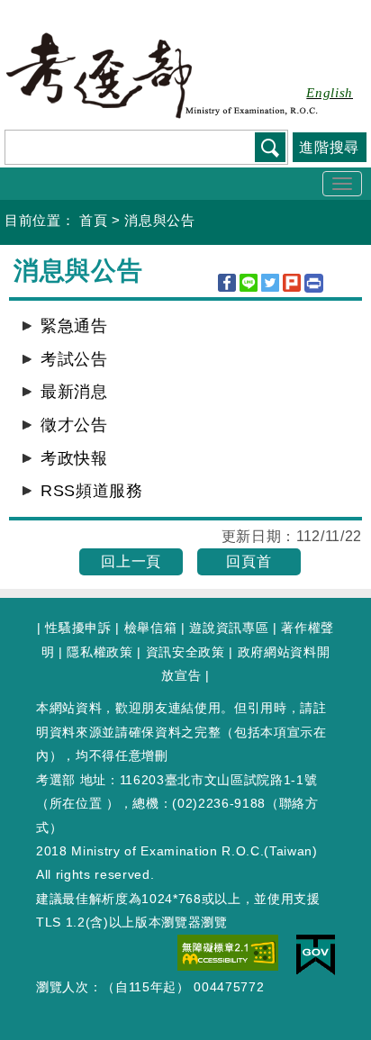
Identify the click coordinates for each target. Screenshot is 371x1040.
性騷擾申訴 (78, 627)
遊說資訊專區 (228, 627)
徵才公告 (74, 425)
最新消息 (74, 392)
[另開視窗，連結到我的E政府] (315, 953)
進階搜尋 (329, 147)
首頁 (93, 220)
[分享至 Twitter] (270, 283)
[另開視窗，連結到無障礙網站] (227, 951)
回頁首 (248, 561)
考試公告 (74, 359)
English (329, 93)
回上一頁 (131, 561)
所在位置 (76, 803)
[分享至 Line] (248, 283)
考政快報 (74, 458)
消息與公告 (159, 220)
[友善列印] (314, 283)
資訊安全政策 (185, 652)
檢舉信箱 (150, 627)
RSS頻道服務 (92, 491)
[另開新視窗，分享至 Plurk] (292, 283)
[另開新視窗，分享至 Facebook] (227, 283)
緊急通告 (74, 326)
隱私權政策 (99, 652)
